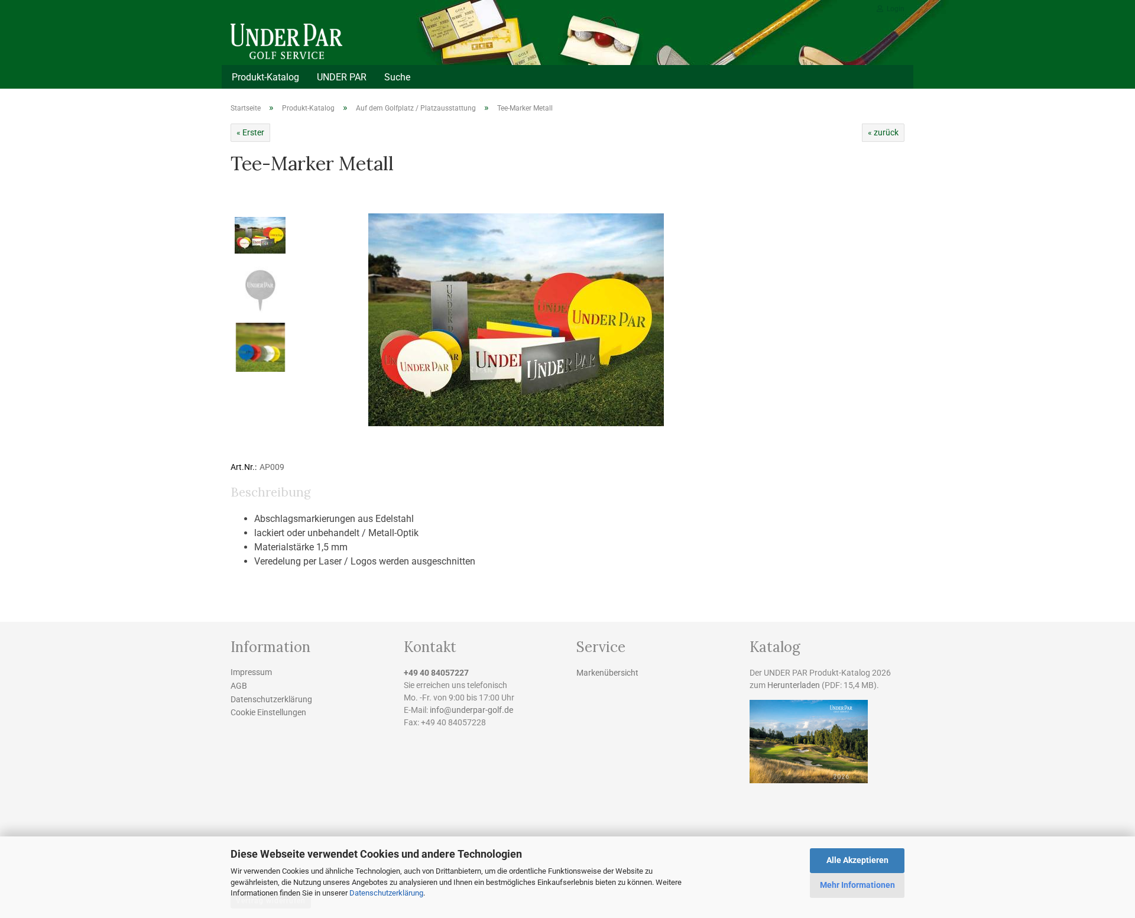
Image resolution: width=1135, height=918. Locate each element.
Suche (397, 77)
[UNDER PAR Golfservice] (308, 41)
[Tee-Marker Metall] (516, 319)
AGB (239, 685)
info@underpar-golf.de (471, 710)
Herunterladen (793, 685)
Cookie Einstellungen (268, 712)
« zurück (883, 132)
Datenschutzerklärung (386, 892)
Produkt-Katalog (265, 77)
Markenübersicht (607, 672)
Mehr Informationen (857, 885)
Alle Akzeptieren (857, 860)
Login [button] (893, 9)
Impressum (251, 672)
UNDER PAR (342, 77)
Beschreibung (270, 492)
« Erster (250, 132)
